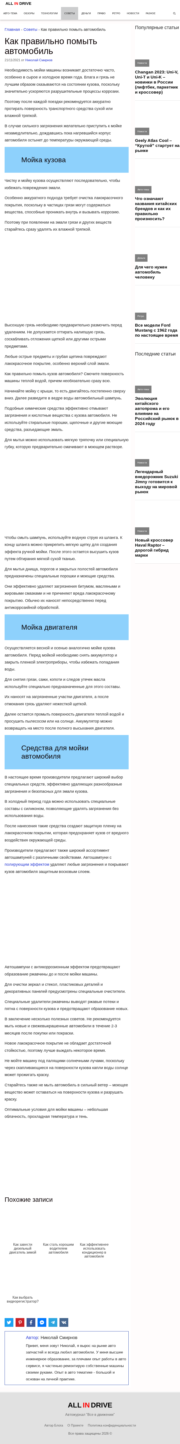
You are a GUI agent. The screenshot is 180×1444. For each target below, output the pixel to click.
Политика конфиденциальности (112, 1425)
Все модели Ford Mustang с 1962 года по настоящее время (156, 330)
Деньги (86, 13)
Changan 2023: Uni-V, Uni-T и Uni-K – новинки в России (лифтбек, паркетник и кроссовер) (156, 82)
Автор (32, 1337)
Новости (133, 13)
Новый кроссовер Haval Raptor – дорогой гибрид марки (154, 547)
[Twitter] (9, 1322)
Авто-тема (10, 13)
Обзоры (29, 13)
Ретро (116, 13)
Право (101, 13)
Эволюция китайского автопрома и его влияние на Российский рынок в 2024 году (157, 411)
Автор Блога (53, 1425)
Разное (150, 13)
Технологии (49, 13)
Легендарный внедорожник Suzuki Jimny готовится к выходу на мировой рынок (156, 481)
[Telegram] (53, 1322)
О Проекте (75, 1425)
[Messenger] (42, 1322)
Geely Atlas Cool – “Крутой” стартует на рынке (157, 145)
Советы (69, 13)
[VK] (63, 1322)
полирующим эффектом (27, 864)
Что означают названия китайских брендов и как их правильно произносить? (156, 208)
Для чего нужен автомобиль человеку (151, 272)
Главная (12, 29)
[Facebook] (31, 1322)
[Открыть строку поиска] (174, 13)
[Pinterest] (20, 1322)
